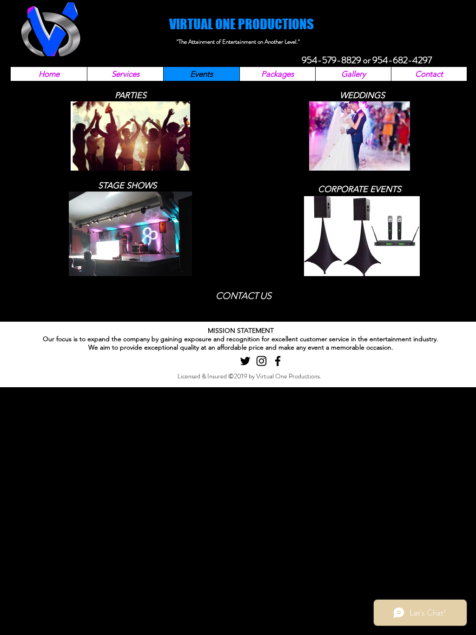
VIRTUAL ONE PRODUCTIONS (241, 24)
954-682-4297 (402, 60)
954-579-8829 (331, 60)
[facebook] (277, 361)
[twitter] (245, 361)
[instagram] (261, 361)
